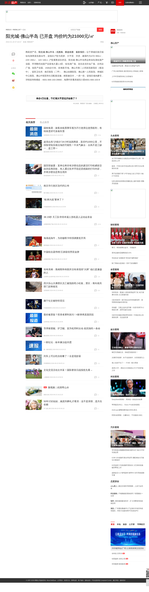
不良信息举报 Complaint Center (102, 583)
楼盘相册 (69, 52)
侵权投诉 (122, 583)
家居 (113, 524)
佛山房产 (115, 43)
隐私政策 (87, 583)
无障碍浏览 (37, 2)
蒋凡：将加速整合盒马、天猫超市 (124, 247)
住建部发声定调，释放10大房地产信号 (126, 66)
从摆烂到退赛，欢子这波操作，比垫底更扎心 (128, 357)
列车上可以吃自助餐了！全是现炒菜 (62, 356)
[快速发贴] (13, 54)
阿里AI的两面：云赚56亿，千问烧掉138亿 (127, 415)
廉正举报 (116, 583)
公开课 (132, 524)
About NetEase (51, 583)
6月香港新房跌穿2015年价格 (122, 82)
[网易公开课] (92, 2)
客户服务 (81, 583)
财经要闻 (115, 225)
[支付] (107, 2)
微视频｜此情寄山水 (58, 387)
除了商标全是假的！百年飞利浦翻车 (125, 263)
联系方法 (67, 583)
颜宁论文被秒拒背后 (54, 300)
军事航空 (141, 524)
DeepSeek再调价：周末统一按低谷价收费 (127, 399)
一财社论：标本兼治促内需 (58, 342)
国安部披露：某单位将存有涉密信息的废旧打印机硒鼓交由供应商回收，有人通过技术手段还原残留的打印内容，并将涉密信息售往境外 (73, 168)
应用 (29, 2)
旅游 (125, 524)
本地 (119, 524)
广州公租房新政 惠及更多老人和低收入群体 (127, 71)
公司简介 (60, 583)
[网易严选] (100, 2)
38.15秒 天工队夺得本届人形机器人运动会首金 (68, 217)
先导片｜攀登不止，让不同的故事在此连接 (127, 556)
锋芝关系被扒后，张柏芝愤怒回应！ (125, 352)
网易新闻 (119, 30)
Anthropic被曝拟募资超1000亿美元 (124, 410)
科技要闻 (115, 376)
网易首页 (23, 2)
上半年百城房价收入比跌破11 (122, 76)
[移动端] (84, 2)
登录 (120, 2)
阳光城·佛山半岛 (46, 52)
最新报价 (80, 52)
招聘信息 (74, 583)
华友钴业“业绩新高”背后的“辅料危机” (125, 258)
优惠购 (59, 52)
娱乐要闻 (115, 329)
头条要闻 (115, 135)
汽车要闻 (115, 427)
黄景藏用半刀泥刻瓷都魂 (121, 566)
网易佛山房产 (17, 30)
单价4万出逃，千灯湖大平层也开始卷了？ (56, 98)
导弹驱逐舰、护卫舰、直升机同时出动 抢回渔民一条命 (72, 328)
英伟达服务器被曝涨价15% (121, 253)
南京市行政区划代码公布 (56, 185)
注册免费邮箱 (129, 2)
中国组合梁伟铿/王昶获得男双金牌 (61, 252)
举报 (102, 42)
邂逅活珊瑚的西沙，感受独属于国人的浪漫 (127, 561)
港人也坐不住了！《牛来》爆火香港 (125, 363)
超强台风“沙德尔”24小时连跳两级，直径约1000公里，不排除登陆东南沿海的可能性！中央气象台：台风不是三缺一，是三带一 (73, 145)
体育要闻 (115, 269)
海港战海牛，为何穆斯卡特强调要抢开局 (65, 238)
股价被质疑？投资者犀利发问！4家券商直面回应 (69, 314)
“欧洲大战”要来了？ (54, 199)
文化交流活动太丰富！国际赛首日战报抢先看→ (68, 370)
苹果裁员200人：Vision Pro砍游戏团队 (126, 405)
